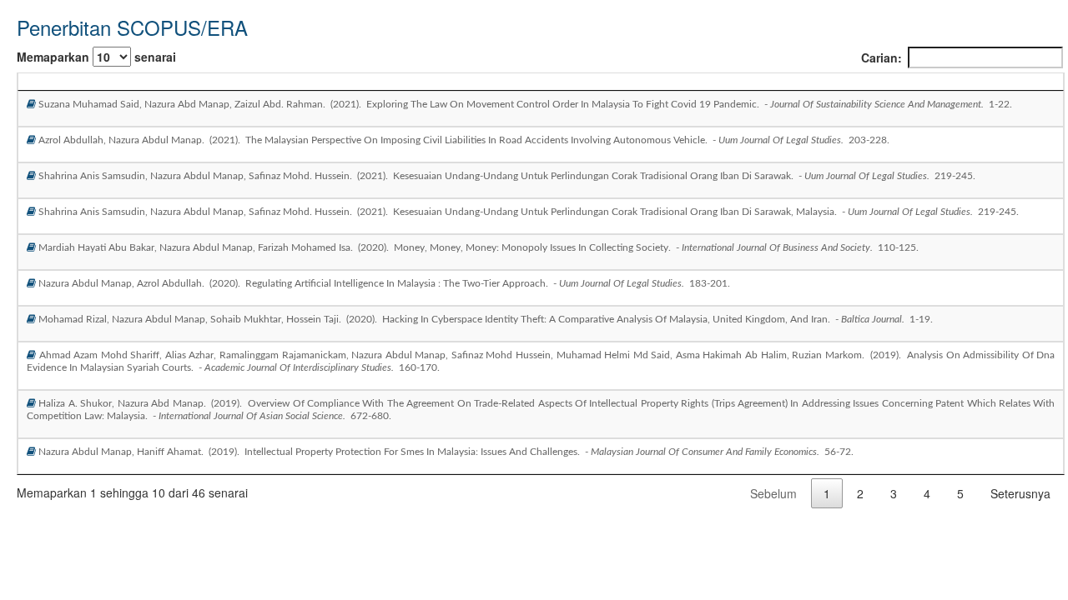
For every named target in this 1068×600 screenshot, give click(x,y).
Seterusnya (1020, 493)
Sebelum (773, 493)
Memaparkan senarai (96, 56)
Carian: (881, 57)
